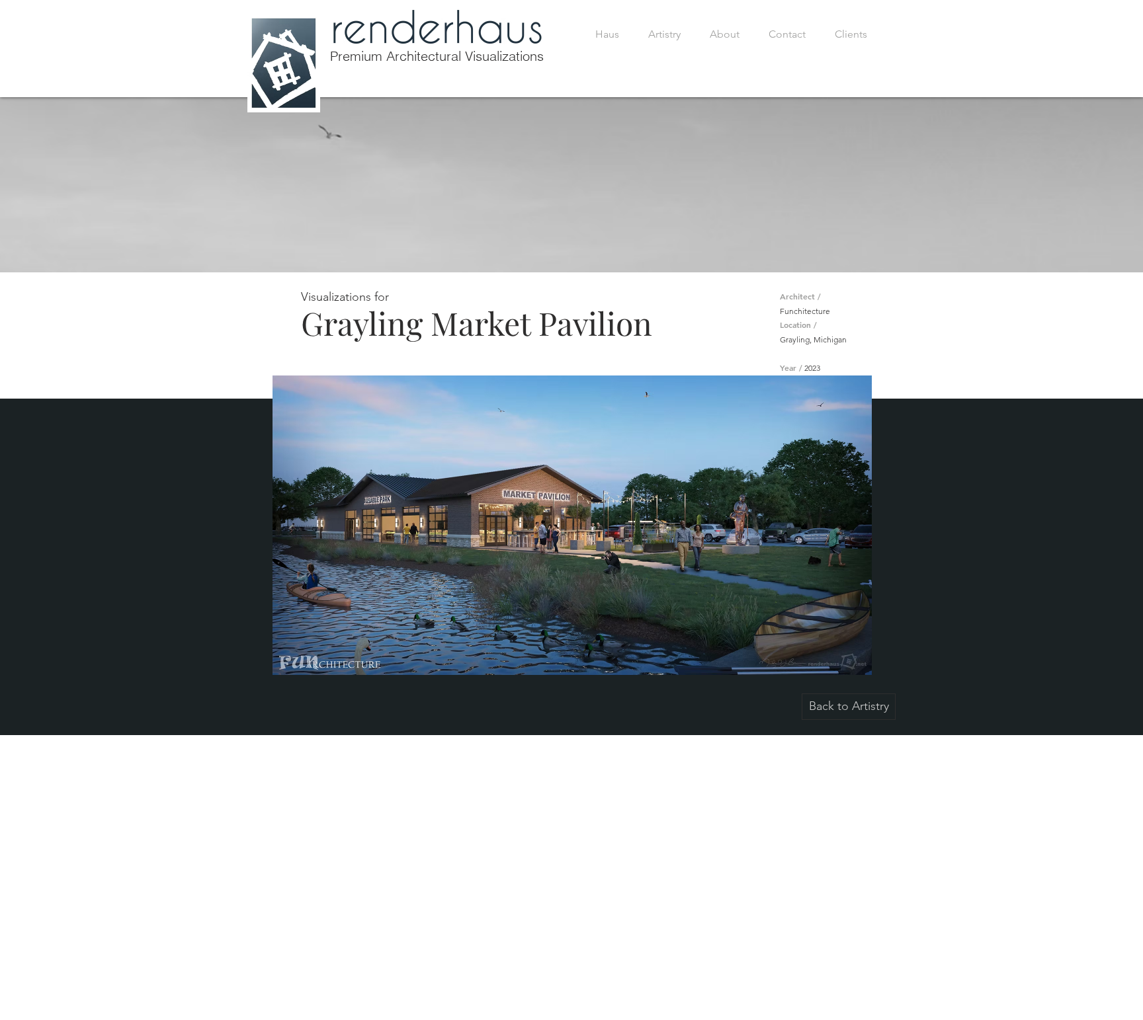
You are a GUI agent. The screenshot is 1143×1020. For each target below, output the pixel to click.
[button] (572, 525)
